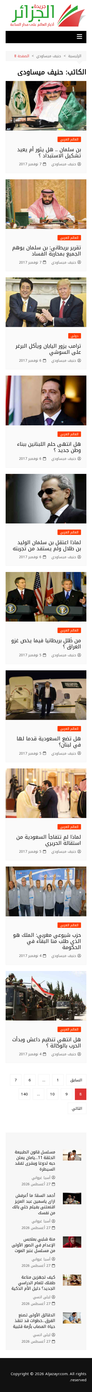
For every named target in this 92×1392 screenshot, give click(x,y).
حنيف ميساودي (63, 164)
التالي (77, 1108)
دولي (74, 335)
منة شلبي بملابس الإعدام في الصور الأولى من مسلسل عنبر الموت (33, 1245)
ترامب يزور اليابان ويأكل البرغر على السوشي (48, 349)
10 (52, 1094)
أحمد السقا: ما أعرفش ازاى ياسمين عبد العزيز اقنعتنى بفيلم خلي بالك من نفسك (33, 1203)
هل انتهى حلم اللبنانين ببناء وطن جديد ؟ (49, 447)
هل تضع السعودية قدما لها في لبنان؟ (49, 742)
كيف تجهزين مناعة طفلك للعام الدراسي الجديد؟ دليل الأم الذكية (33, 1283)
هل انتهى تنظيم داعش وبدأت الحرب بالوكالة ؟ (46, 1042)
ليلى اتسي (41, 1297)
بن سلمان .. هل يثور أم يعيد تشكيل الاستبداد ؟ (49, 152)
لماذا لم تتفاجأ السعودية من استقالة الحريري (48, 840)
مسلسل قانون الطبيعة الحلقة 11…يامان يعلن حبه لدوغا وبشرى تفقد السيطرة (35, 1160)
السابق (76, 1080)
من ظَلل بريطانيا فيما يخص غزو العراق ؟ (46, 643)
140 (24, 1094)
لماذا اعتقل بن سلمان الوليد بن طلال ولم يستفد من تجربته (47, 545)
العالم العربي (69, 139)
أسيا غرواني (41, 1178)
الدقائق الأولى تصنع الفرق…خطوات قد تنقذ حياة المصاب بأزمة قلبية (34, 1320)
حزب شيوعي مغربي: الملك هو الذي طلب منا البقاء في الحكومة (47, 941)
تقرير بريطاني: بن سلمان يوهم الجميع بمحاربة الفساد (46, 251)
